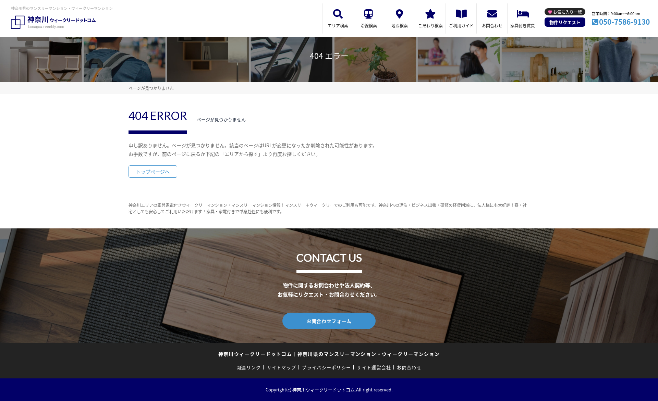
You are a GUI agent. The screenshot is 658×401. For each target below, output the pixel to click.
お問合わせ (492, 25)
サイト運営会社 (374, 367)
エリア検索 (338, 25)
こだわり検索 (430, 25)
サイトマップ (281, 367)
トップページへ (153, 171)
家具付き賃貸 (522, 25)
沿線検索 (369, 25)
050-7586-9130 (624, 21)
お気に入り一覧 (567, 12)
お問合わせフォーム (329, 320)
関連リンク (248, 367)
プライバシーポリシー (326, 367)
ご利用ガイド (461, 25)
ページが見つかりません (151, 88)
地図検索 (399, 25)
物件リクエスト (565, 22)
